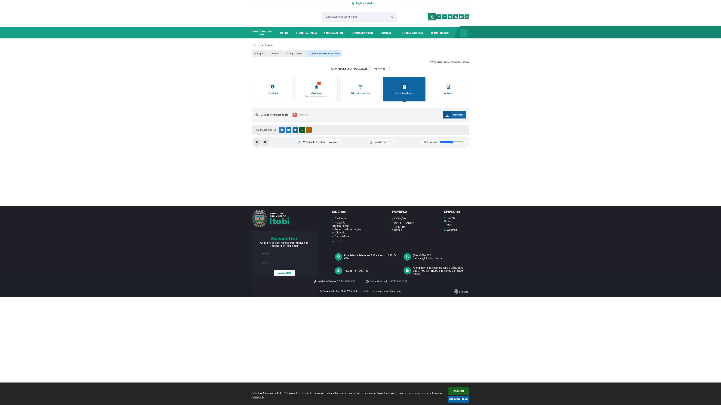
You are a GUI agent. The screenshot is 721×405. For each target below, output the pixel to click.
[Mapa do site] (467, 16)
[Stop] (265, 142)
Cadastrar (284, 273)
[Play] (257, 142)
